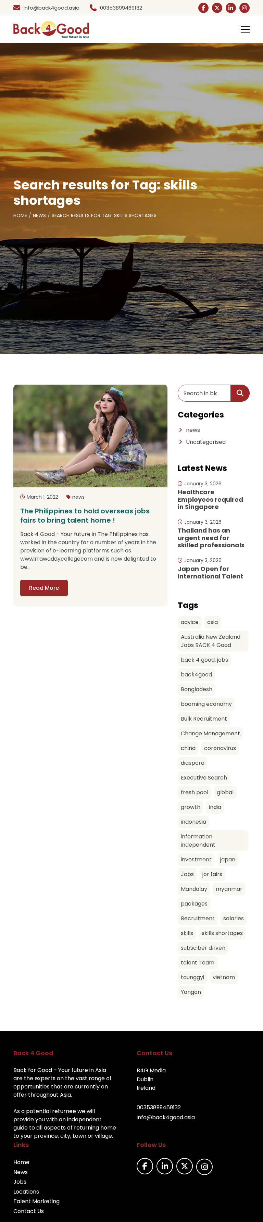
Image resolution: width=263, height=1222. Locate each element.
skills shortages (222, 933)
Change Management (210, 733)
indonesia (193, 822)
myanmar (229, 889)
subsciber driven (203, 948)
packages (194, 904)
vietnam (224, 977)
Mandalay (194, 889)
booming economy (206, 704)
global (225, 792)
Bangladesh (196, 689)
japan (227, 859)
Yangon (191, 992)
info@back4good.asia (166, 1117)
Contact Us (28, 1211)
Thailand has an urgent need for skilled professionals (211, 537)
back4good (196, 674)
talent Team (197, 963)
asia (212, 622)
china (188, 748)
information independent (198, 841)
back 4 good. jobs (204, 660)
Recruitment (198, 918)
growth (190, 807)
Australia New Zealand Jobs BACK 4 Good (210, 641)
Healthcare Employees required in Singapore (210, 499)
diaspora (192, 763)
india (215, 807)
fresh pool (194, 792)
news (78, 497)
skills (187, 933)
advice (190, 622)
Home (20, 215)
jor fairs (212, 874)
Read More (44, 588)
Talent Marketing (36, 1201)
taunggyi (192, 977)
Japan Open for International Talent (210, 572)
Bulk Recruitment (204, 719)
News (39, 215)
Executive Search (204, 778)
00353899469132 (159, 1107)
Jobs (187, 874)
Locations (26, 1192)
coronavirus (220, 748)
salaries (233, 918)
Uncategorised (206, 442)
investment (196, 859)
